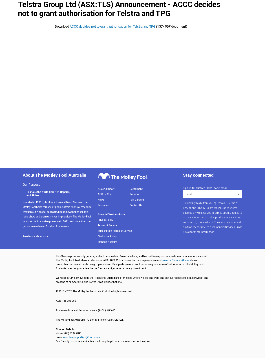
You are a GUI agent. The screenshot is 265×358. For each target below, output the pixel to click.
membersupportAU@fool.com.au (82, 337)
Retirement (136, 188)
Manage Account (108, 241)
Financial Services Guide (111, 214)
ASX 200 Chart (106, 188)
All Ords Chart (105, 194)
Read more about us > (35, 236)
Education (103, 205)
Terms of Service (107, 225)
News (101, 199)
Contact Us (136, 205)
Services (134, 194)
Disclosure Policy (107, 236)
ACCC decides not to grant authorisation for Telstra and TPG (112, 26)
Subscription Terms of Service (115, 230)
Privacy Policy (105, 219)
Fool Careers (137, 199)
